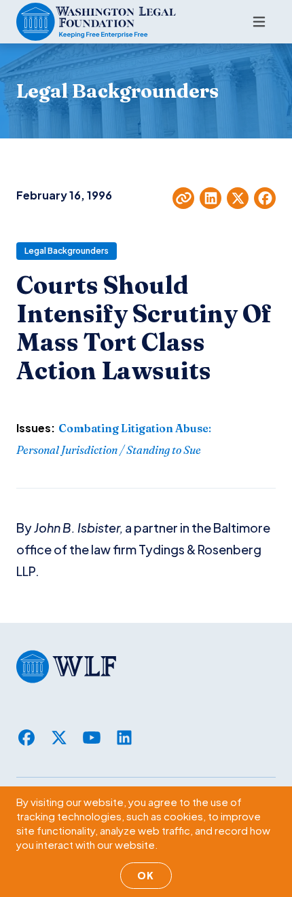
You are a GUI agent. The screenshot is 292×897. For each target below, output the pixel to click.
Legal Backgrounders (66, 251)
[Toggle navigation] (259, 21)
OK (146, 875)
